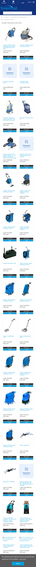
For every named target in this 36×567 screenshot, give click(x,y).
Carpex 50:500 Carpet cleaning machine (9, 409)
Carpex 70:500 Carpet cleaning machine (9, 300)
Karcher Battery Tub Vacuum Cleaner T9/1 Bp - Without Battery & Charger (26, 483)
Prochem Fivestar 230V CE (26, 118)
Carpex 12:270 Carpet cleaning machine (26, 300)
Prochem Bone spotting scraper (24, 82)
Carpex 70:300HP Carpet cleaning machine (24, 228)
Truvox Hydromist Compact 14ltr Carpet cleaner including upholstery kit (26, 519)
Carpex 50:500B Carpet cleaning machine (26, 409)
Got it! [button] (18, 563)
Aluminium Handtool (9, 481)
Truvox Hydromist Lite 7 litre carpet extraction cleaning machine (26, 546)
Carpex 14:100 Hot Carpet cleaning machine (25, 192)
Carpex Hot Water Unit (9, 263)
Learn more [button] (22, 559)
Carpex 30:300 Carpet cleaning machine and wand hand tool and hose (9, 46)
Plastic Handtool (24, 445)
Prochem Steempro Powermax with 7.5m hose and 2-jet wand (9, 119)
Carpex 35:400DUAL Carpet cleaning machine (25, 374)
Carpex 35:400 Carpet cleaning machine (9, 373)
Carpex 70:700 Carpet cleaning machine (9, 445)
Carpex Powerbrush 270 (8, 336)
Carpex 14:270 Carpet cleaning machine (9, 191)
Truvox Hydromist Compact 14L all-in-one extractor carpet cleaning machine (9, 519)
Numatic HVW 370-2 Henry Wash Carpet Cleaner (25, 155)
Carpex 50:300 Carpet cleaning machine (26, 263)
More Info (9, 56)
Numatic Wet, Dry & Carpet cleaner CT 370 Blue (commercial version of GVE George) (9, 156)
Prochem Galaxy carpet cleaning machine (26, 45)
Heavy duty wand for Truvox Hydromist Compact (9, 546)
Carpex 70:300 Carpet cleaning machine (9, 227)
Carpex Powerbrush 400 (25, 336)
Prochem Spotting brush (8, 82)
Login (22, 3)
